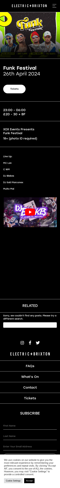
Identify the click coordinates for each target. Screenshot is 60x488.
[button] (22, 343)
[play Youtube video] (30, 212)
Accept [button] (29, 481)
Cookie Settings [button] (13, 481)
